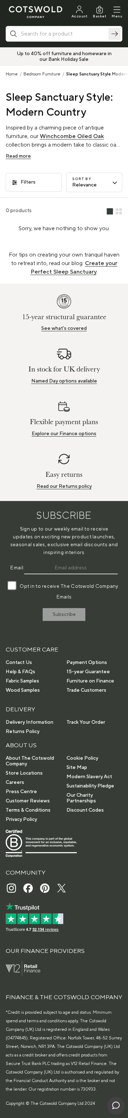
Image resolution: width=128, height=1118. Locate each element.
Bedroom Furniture (41, 74)
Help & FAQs (20, 672)
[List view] (109, 212)
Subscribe (64, 614)
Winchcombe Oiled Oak (72, 136)
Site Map (76, 767)
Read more (18, 156)
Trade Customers (86, 690)
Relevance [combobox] (84, 185)
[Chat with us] (115, 1106)
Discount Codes (85, 810)
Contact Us (19, 662)
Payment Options (86, 662)
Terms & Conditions (28, 810)
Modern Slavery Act (89, 777)
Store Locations (24, 773)
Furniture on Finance (90, 681)
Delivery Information (29, 722)
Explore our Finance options (64, 434)
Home (12, 74)
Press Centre (21, 792)
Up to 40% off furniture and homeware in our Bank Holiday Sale (64, 57)
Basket (99, 16)
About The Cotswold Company (30, 761)
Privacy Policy (21, 819)
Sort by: (82, 178)
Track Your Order (85, 722)
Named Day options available (64, 381)
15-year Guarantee (88, 672)
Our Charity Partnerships (81, 798)
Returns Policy (22, 731)
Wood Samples (23, 690)
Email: (17, 568)
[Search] (114, 34)
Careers (15, 782)
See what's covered (64, 328)
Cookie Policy (82, 758)
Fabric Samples (22, 681)
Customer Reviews (28, 801)
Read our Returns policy (64, 486)
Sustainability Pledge (90, 786)
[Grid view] (118, 212)
